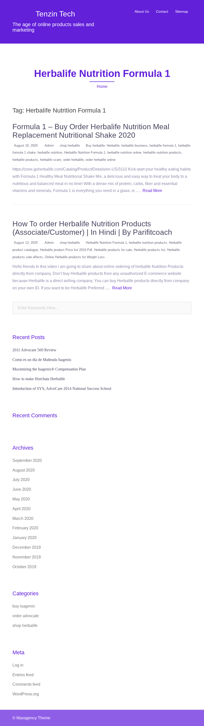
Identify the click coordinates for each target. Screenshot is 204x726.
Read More (152, 190)
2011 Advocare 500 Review (34, 350)
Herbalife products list (149, 250)
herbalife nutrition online (124, 152)
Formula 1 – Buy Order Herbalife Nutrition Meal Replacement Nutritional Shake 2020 (90, 130)
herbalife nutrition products (162, 152)
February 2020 (25, 528)
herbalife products (25, 160)
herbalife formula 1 (163, 145)
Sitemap (181, 11)
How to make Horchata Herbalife (38, 379)
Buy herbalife (95, 145)
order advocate (25, 616)
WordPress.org (25, 694)
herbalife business (134, 145)
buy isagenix (23, 606)
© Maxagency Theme (31, 718)
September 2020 (27, 460)
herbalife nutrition (50, 152)
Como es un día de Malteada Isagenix (41, 360)
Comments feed (26, 684)
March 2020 (22, 518)
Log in (17, 665)
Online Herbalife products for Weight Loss (75, 257)
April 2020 (21, 509)
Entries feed (23, 675)
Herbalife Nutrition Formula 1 (84, 152)
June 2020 (21, 489)
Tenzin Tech (55, 14)
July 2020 (21, 480)
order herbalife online (100, 160)
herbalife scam (50, 160)
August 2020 (23, 470)
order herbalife (73, 160)
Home (102, 86)
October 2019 (24, 567)
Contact (162, 11)
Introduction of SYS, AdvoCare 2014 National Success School (61, 388)
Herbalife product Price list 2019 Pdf (66, 250)
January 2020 (24, 538)
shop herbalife (70, 145)
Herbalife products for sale (113, 250)
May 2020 (21, 499)
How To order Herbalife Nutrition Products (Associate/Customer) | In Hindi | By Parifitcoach (92, 228)
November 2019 (26, 557)
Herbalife (113, 145)
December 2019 (26, 547)
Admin (49, 145)
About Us (142, 11)
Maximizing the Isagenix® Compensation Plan (49, 369)
